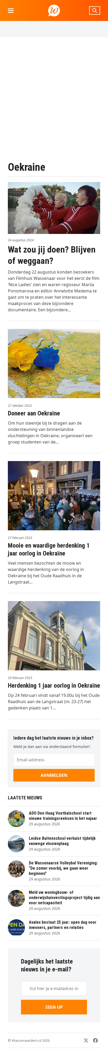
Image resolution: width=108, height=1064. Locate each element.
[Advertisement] (54, 99)
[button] (11, 10)
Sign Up (54, 1007)
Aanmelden (54, 775)
